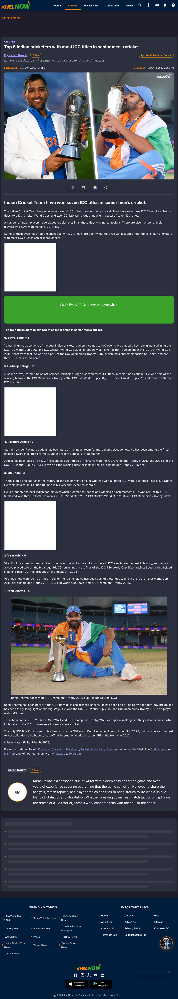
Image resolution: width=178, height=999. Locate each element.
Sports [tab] (73, 5)
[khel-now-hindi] (157, 5)
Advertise (130, 921)
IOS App (9, 753)
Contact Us (107, 928)
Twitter (85, 749)
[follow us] (94, 187)
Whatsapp (58, 753)
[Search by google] (140, 5)
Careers (129, 915)
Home (104, 915)
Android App (159, 749)
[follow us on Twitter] (89, 975)
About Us (106, 921)
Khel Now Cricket (49, 749)
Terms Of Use (109, 934)
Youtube (111, 749)
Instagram (97, 749)
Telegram (75, 753)
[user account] (173, 5)
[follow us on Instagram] (82, 975)
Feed (157, 915)
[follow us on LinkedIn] (102, 975)
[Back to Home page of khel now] (16, 5)
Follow (36, 55)
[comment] (83, 187)
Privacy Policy (133, 928)
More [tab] (129, 5)
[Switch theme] (148, 5)
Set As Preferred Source (158, 55)
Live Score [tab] (111, 5)
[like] (72, 187)
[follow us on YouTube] (96, 975)
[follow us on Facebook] (75, 975)
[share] (106, 187)
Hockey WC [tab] (91, 5)
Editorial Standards (135, 934)
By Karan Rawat (15, 55)
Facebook (72, 749)
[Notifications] (164, 5)
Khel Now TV (161, 928)
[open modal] (166, 942)
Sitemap (158, 921)
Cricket (9, 41)
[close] (169, 972)
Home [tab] (57, 5)
